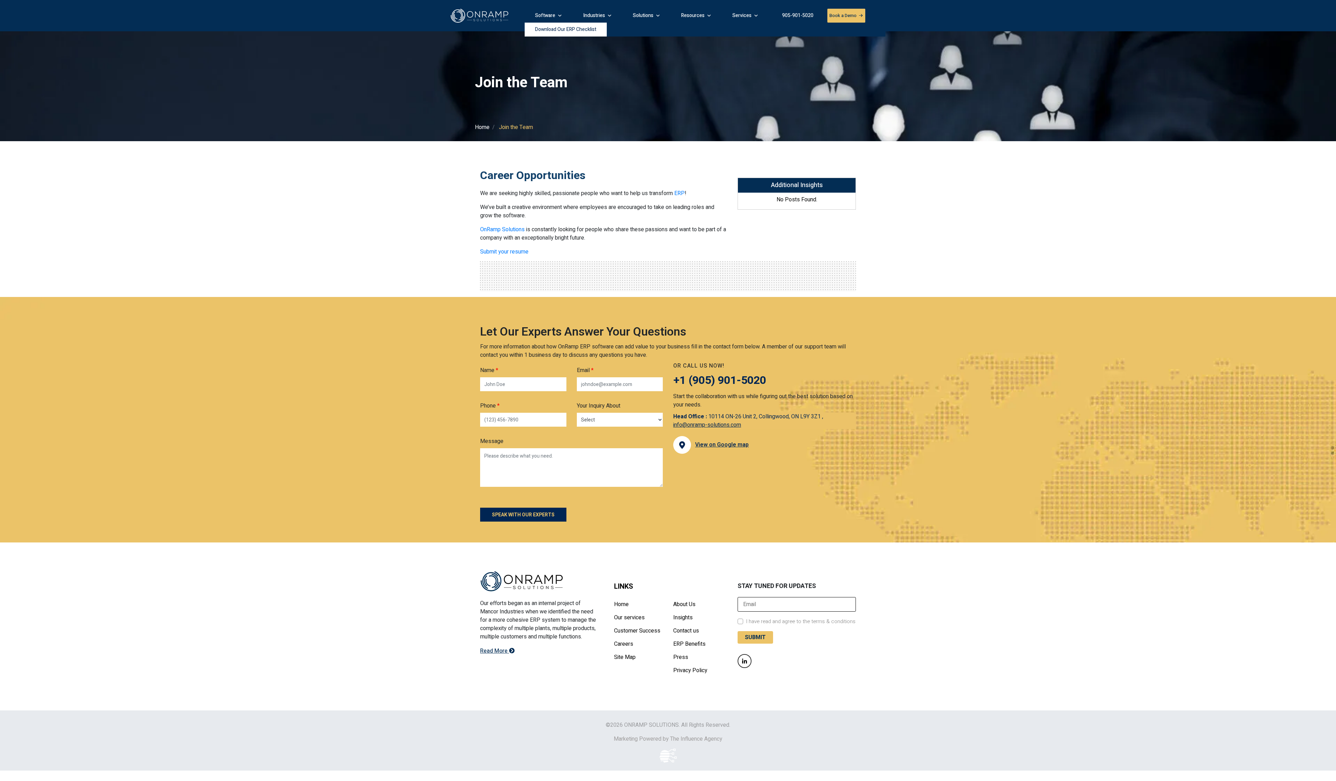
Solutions (643, 15)
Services (742, 15)
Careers (623, 644)
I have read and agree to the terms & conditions (801, 621)
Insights (683, 617)
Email (585, 370)
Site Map (625, 657)
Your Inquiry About (598, 406)
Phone (490, 406)
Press (680, 657)
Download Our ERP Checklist (630, 29)
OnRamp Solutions (502, 229)
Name (489, 370)
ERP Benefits (689, 644)
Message (491, 441)
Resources (693, 15)
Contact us (686, 631)
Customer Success (637, 631)
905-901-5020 (797, 15)
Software (545, 15)
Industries (594, 15)
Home (482, 127)
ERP (679, 193)
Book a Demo (553, 30)
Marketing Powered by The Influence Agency (668, 739)
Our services (629, 617)
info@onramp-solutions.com (707, 425)
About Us (684, 604)
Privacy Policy (690, 670)
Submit (755, 637)
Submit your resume (504, 252)
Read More (494, 651)
